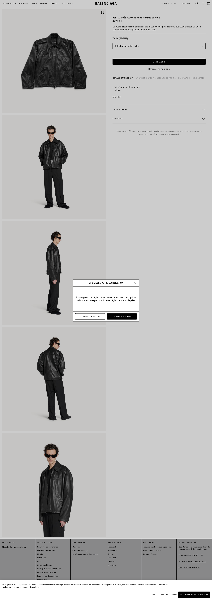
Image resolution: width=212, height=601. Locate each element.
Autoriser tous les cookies (194, 594)
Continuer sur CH (90, 316)
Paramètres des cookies (164, 594)
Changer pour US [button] (122, 316)
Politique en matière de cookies (25, 587)
